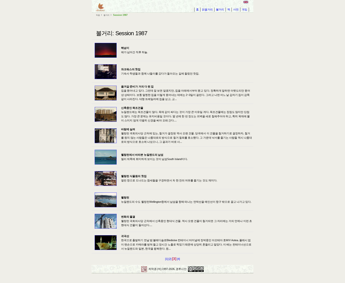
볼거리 (220, 9)
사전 (236, 9)
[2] (170, 259)
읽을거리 (207, 9)
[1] (166, 259)
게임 (244, 9)
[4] (178, 259)
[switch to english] (245, 2)
